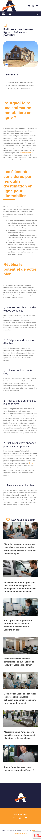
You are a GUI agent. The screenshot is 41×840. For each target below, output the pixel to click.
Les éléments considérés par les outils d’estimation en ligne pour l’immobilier (21, 85)
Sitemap (24, 833)
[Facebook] (29, 5)
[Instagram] (33, 5)
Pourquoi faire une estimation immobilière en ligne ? (21, 82)
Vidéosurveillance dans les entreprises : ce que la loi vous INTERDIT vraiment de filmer (19, 662)
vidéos (30, 463)
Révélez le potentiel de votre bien (20, 89)
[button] (10, 13)
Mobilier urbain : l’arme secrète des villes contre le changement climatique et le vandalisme (19, 735)
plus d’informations (26, 153)
